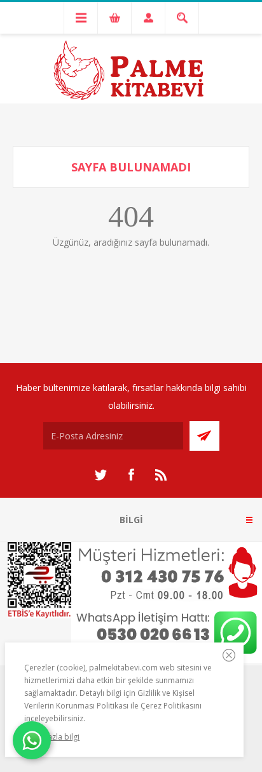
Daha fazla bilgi (51, 736)
